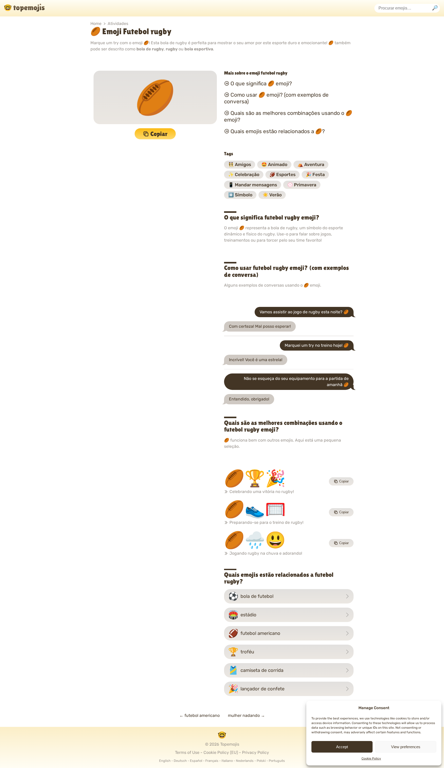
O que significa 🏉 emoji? (261, 83)
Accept (342, 747)
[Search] (435, 8)
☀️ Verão (272, 194)
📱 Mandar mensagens (252, 184)
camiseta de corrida (255, 670)
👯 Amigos (239, 164)
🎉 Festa (315, 174)
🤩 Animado (274, 164)
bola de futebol (250, 596)
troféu (241, 652)
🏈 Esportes (282, 174)
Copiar (159, 133)
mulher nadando (246, 715)
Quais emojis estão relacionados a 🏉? (277, 131)
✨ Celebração (243, 174)
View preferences (405, 747)
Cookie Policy (371, 758)
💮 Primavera (301, 184)
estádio (242, 615)
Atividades (118, 23)
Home (95, 23)
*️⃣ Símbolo (240, 194)
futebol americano (254, 633)
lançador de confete (256, 689)
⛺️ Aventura (311, 164)
